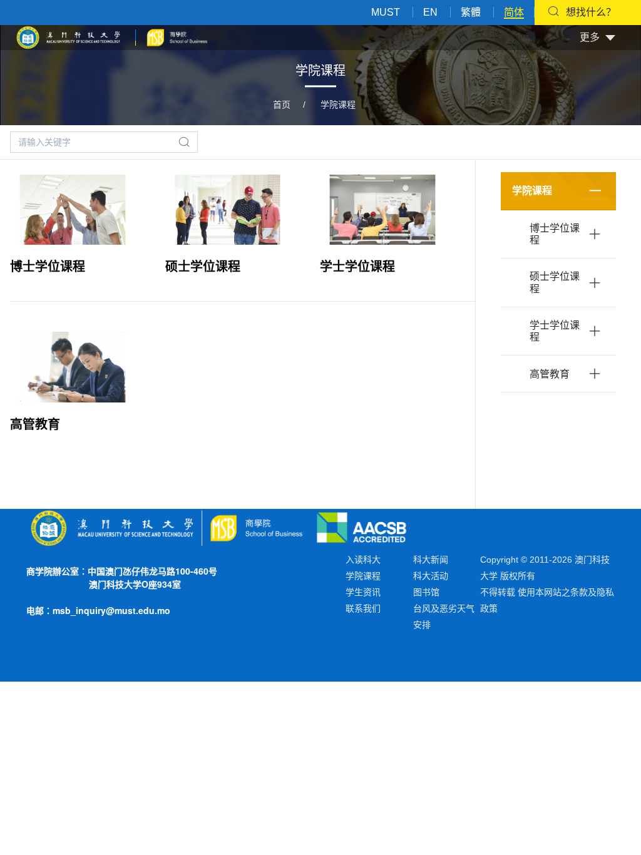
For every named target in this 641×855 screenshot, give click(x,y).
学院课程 (338, 105)
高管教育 (35, 424)
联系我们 (363, 608)
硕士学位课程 (202, 267)
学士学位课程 (357, 267)
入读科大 (363, 560)
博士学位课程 (47, 267)
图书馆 (426, 592)
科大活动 (430, 576)
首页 (281, 105)
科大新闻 (430, 560)
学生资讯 (363, 592)
